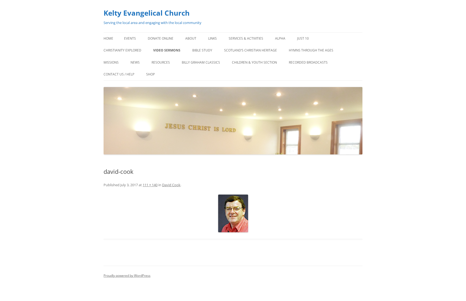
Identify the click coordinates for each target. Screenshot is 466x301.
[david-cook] (233, 213)
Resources (161, 62)
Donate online (160, 38)
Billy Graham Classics (201, 62)
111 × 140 (150, 184)
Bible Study (202, 50)
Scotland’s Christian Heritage (250, 50)
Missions (111, 62)
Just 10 (303, 38)
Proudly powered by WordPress (127, 275)
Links (212, 38)
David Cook (171, 184)
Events (130, 38)
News (135, 62)
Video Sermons (166, 50)
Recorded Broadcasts (308, 62)
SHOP (150, 74)
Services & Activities (246, 38)
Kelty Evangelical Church (147, 13)
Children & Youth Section (254, 62)
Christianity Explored (122, 50)
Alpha (280, 38)
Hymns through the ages (311, 50)
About (190, 38)
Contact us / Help (119, 74)
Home (108, 38)
